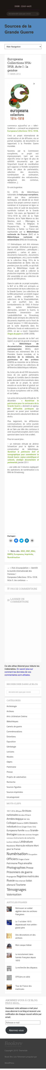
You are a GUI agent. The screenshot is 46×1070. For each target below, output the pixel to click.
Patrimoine (11, 766)
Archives (10, 711)
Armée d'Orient (25, 815)
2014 (13, 811)
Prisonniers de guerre (19, 872)
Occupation (32, 854)
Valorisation (14, 894)
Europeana (19, 554)
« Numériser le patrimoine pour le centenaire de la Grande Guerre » (22, 403)
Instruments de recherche (24, 838)
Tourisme (21, 885)
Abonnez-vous (16, 1030)
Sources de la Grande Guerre (19, 29)
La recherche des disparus (26, 967)
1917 (9, 811)
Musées (10, 756)
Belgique (19, 819)
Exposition (11, 741)
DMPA (10, 554)
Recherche (11, 781)
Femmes (27, 831)
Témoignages (16, 889)
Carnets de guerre (14, 726)
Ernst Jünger (22, 826)
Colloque (11, 823)
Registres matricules (28, 876)
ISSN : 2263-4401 (23, 6)
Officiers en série (22, 976)
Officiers (12, 858)
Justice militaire (13, 842)
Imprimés (29, 554)
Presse (10, 771)
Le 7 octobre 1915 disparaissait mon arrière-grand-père (26, 924)
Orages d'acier (23, 859)
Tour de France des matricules (23, 987)
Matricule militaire (24, 845)
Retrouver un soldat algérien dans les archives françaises (26, 911)
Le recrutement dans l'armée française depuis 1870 (25, 957)
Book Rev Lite (11, 1056)
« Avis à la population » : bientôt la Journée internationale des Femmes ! (22, 571)
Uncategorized (13, 797)
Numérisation (13, 557)
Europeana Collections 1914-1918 (22, 130)
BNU (33, 551)
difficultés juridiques (23, 408)
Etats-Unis (31, 826)
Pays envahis (25, 863)
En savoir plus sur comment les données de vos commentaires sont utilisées (19, 671)
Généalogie (11, 746)
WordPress (9, 1062)
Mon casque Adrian (23, 945)
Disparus (19, 823)
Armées (11, 819)
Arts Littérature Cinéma (17, 716)
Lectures (10, 751)
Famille (21, 830)
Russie (11, 880)
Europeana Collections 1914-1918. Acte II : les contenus (22, 579)
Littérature (26, 841)
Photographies (16, 867)
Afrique (19, 811)
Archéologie (12, 706)
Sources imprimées (15, 792)
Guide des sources (24, 834)
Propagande (11, 876)
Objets (9, 761)
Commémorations (14, 731)
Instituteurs (10, 838)
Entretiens (11, 736)
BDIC (23, 551)
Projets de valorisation (16, 776)
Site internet (20, 880)
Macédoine (11, 845)
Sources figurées (14, 787)
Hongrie (35, 834)
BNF (28, 551)
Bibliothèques (12, 721)
